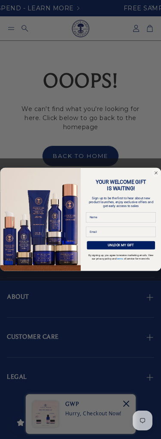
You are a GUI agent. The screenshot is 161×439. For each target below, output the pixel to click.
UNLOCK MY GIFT (121, 245)
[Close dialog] (156, 173)
